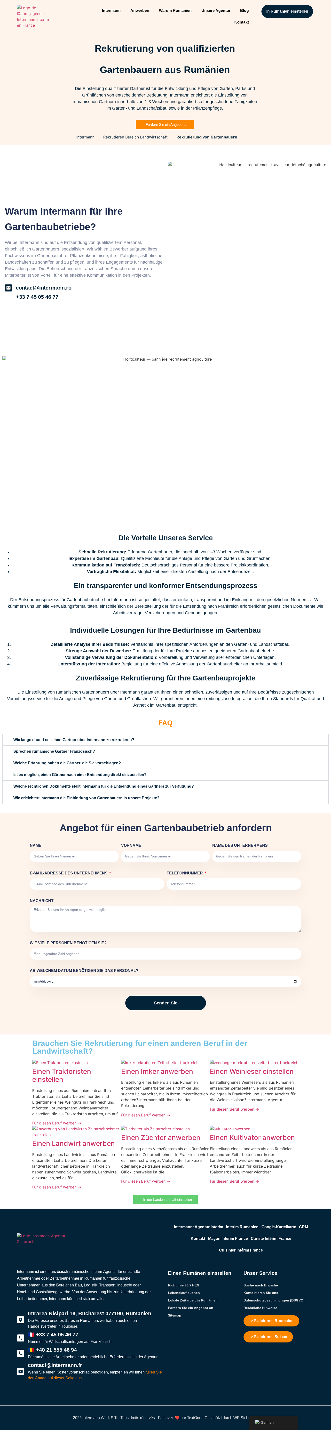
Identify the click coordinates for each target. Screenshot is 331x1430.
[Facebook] (29, 1396)
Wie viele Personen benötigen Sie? (68, 943)
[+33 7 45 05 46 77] (8, 297)
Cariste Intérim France (271, 1238)
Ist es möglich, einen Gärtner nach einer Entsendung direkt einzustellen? (80, 775)
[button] (165, 739)
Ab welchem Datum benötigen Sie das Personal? (84, 971)
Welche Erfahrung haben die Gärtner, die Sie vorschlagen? (67, 763)
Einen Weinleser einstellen (252, 1071)
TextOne (194, 1418)
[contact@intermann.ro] (8, 287)
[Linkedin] (46, 1396)
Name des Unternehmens (240, 845)
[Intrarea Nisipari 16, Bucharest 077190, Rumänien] (20, 1320)
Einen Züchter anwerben (160, 1137)
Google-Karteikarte (278, 1227)
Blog (244, 10)
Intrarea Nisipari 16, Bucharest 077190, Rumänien (89, 1313)
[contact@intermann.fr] (20, 1371)
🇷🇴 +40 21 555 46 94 (52, 1350)
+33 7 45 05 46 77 (37, 297)
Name (35, 845)
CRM (303, 1227)
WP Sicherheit (245, 1418)
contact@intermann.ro (43, 288)
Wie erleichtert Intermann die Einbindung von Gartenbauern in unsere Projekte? (86, 798)
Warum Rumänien (175, 10)
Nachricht (42, 901)
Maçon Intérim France (228, 1238)
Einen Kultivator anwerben (252, 1137)
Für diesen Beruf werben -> (56, 1123)
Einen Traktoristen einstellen (61, 1075)
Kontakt (241, 22)
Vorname (131, 845)
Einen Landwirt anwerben (73, 1143)
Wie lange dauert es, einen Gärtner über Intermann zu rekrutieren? (73, 740)
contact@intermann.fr (55, 1365)
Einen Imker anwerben (157, 1071)
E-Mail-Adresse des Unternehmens (69, 873)
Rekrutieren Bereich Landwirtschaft (135, 137)
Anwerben (139, 10)
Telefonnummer (185, 873)
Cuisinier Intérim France (241, 1250)
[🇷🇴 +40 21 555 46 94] (20, 1353)
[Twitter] (20, 1396)
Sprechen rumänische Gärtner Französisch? (54, 751)
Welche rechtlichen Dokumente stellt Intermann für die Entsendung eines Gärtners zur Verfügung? (103, 786)
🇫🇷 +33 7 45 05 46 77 (53, 1335)
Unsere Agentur (215, 10)
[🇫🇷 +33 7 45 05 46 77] (20, 1338)
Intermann (111, 10)
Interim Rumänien (242, 1227)
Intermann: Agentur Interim (198, 1227)
